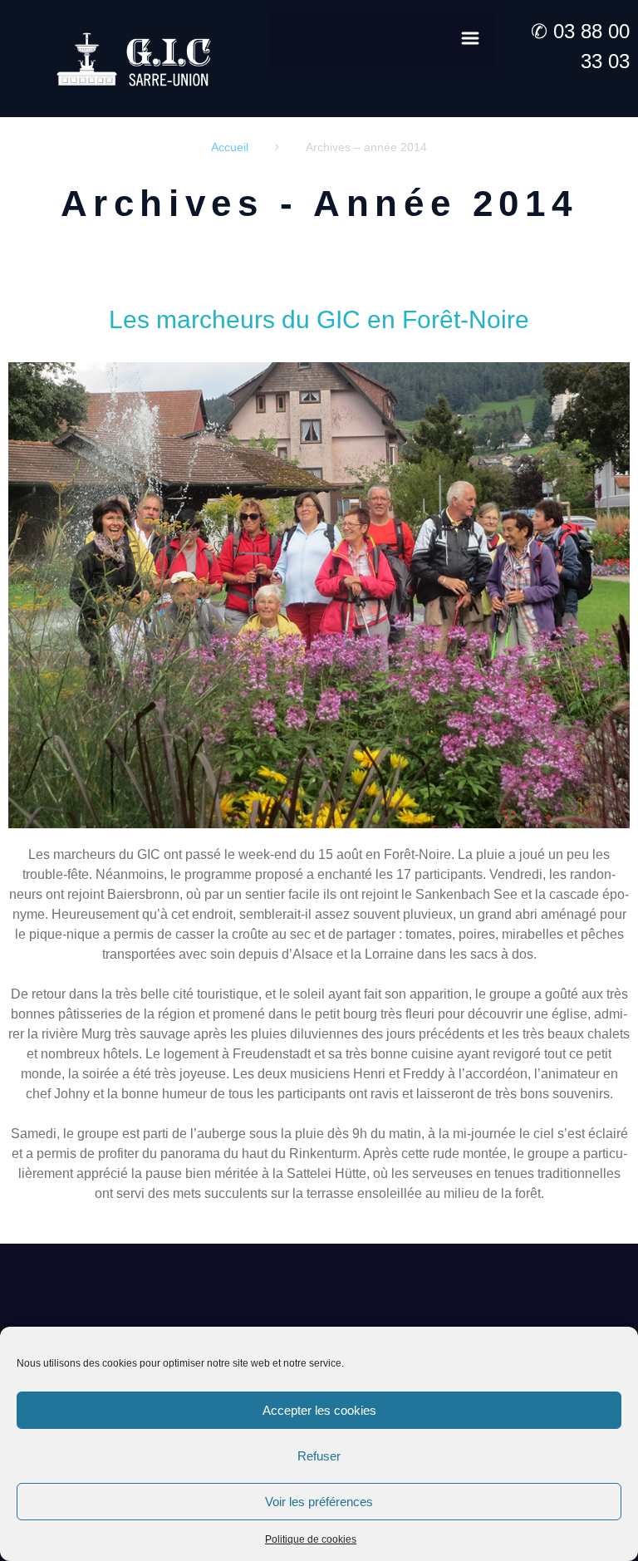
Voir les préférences (319, 1502)
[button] (383, 40)
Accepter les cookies (319, 1410)
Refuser (319, 1456)
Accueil (229, 147)
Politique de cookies (310, 1539)
